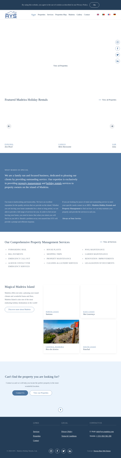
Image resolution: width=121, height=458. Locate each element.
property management (29, 183)
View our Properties (40, 393)
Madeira (72, 15)
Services (50, 15)
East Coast (89, 312)
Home (33, 15)
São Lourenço (89, 314)
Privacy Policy (66, 432)
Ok (94, 5)
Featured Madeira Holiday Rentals (26, 99)
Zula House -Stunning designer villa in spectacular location (83, 147)
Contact (87, 15)
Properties (41, 15)
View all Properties (60, 66)
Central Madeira (55, 347)
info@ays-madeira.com (105, 432)
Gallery (79, 15)
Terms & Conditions (69, 436)
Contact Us (20, 393)
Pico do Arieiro (52, 349)
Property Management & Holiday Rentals (63, 86)
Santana (49, 314)
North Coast (52, 312)
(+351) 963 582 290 (103, 436)
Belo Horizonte (11, 147)
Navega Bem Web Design (102, 451)
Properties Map (61, 15)
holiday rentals (54, 183)
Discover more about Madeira (19, 309)
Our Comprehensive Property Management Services (37, 242)
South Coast (89, 347)
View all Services (109, 242)
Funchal (86, 349)
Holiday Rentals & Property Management (58, 86)
